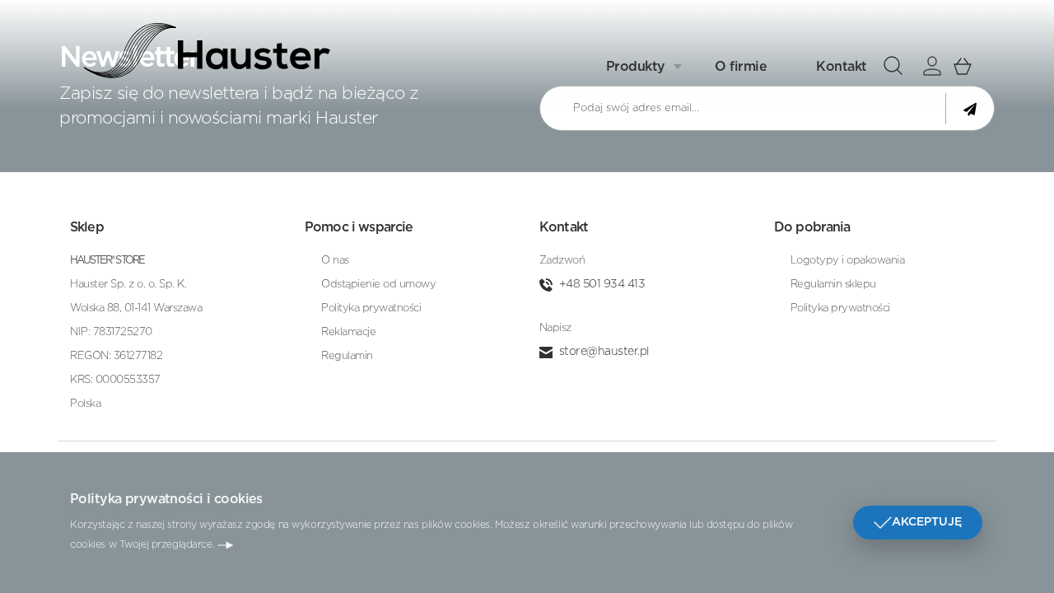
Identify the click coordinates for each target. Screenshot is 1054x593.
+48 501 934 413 (602, 284)
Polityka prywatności (371, 308)
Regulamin (347, 356)
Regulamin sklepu (833, 284)
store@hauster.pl (604, 351)
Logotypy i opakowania (847, 260)
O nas (335, 260)
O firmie (741, 66)
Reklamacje (348, 332)
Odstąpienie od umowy (378, 284)
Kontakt (841, 66)
